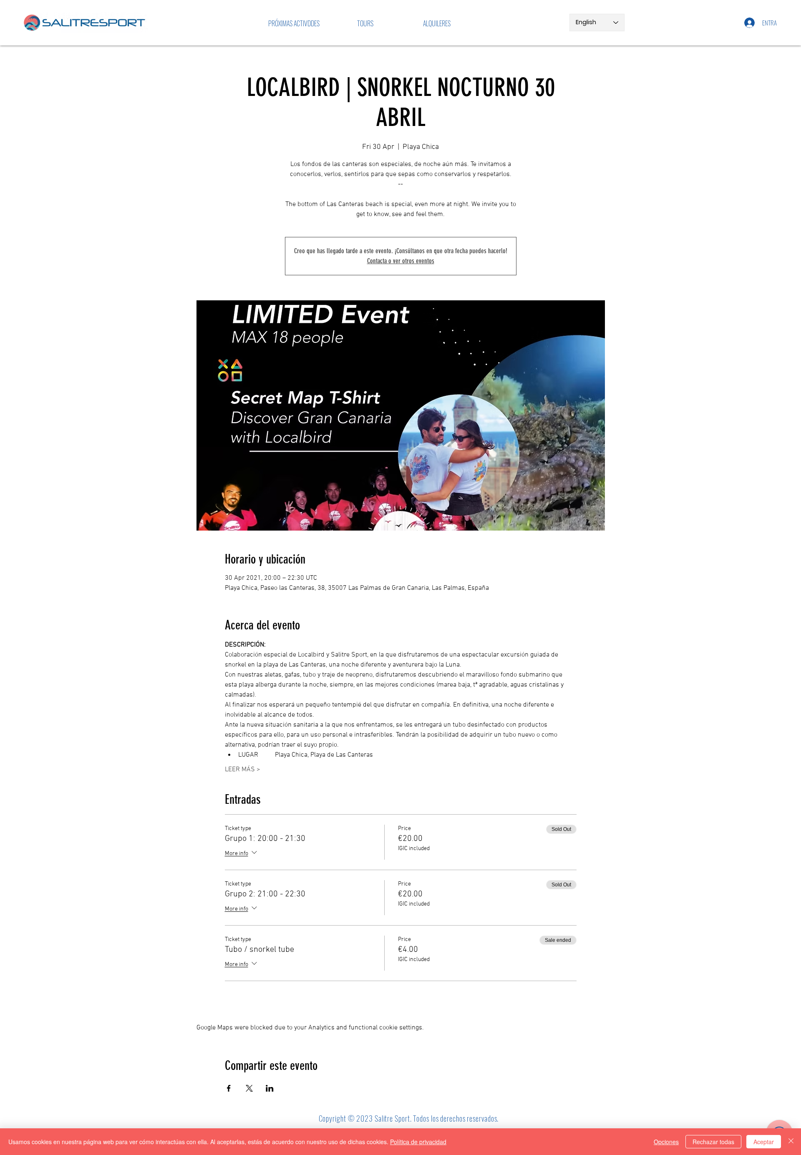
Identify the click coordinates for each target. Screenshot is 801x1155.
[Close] (791, 1141)
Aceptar (763, 1141)
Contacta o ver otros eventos (400, 261)
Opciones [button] (666, 1141)
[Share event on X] (249, 1088)
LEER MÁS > (242, 769)
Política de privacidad (418, 1141)
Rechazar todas (713, 1141)
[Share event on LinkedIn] (270, 1088)
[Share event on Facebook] (229, 1088)
